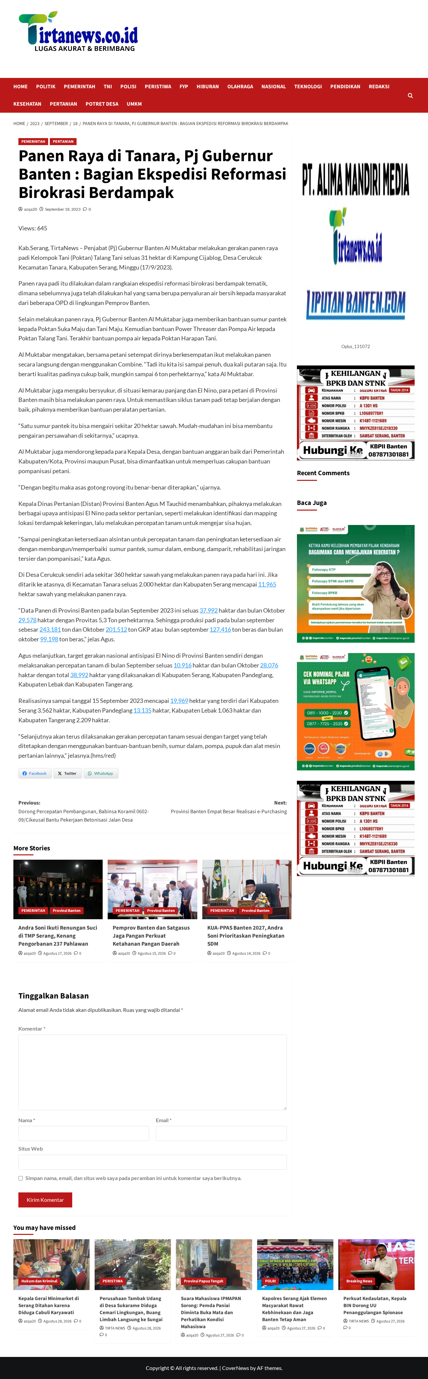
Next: (229, 807)
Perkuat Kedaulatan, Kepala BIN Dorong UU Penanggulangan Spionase (375, 1305)
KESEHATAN (27, 104)
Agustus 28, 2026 (57, 1321)
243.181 (50, 629)
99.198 (49, 639)
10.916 (183, 665)
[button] (410, 95)
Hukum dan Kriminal (39, 1281)
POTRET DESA (102, 104)
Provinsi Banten (67, 911)
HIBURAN (208, 86)
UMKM (134, 104)
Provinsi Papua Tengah (203, 1281)
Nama (26, 1120)
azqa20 (30, 209)
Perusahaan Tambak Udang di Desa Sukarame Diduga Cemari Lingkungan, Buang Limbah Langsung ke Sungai (131, 1309)
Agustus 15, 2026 (152, 953)
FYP (184, 86)
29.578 (27, 620)
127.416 (220, 629)
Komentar (31, 1028)
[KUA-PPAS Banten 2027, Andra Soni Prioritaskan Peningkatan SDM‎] (247, 889)
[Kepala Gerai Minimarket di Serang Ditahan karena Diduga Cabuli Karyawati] (51, 1264)
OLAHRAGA (240, 86)
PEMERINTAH (79, 86)
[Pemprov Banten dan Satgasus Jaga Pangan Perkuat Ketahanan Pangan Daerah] (152, 889)
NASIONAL (273, 86)
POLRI (270, 1281)
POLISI (128, 86)
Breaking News (359, 1281)
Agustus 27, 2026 (220, 1335)
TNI (108, 86)
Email (164, 1120)
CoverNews (235, 1368)
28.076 (269, 665)
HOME (20, 86)
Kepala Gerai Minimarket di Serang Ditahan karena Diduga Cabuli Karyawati (48, 1305)
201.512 (116, 629)
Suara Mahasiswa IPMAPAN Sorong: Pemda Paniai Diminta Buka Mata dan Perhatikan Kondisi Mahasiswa (211, 1312)
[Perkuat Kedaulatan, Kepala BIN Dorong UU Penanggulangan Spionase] (376, 1264)
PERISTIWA (158, 86)
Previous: (83, 811)
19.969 (179, 700)
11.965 (267, 584)
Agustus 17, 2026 (57, 953)
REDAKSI (379, 86)
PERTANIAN (63, 104)
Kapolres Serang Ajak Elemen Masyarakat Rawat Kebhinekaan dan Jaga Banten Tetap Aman (294, 1309)
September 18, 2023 (63, 209)
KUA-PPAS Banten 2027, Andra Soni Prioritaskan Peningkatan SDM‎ (246, 936)
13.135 (142, 710)
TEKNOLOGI (308, 86)
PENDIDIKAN (345, 86)
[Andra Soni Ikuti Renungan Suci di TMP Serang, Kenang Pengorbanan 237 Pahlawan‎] (58, 889)
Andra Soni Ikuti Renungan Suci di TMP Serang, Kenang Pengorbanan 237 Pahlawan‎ (57, 936)
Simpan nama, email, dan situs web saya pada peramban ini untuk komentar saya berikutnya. (133, 1178)
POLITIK (46, 86)
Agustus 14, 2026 (246, 953)
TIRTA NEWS (115, 1328)
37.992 (209, 610)
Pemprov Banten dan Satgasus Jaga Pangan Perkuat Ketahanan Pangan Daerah (151, 936)
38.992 (79, 674)
